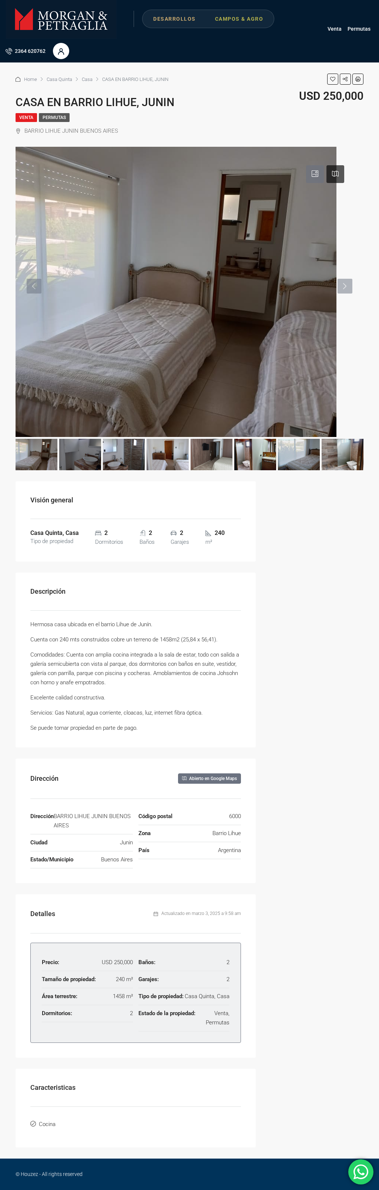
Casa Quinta (59, 79)
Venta (335, 29)
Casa (87, 79)
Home (30, 79)
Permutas (359, 29)
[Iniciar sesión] (61, 51)
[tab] (315, 174)
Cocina (47, 1124)
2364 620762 (30, 51)
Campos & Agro (239, 19)
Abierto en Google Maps (212, 778)
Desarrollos (174, 19)
